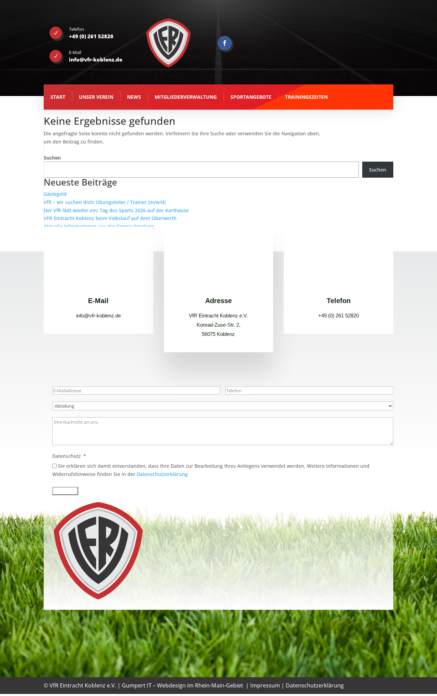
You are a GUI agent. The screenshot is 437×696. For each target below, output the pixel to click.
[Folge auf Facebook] (224, 43)
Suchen (52, 157)
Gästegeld (55, 194)
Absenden (65, 491)
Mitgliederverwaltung (186, 97)
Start (58, 97)
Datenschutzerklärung (162, 474)
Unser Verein (96, 97)
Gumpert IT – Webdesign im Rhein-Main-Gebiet (182, 685)
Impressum (265, 685)
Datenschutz (66, 456)
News (134, 97)
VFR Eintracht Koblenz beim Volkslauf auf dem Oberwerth (110, 218)
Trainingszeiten (306, 97)
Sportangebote (250, 97)
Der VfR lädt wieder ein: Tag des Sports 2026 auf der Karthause (116, 210)
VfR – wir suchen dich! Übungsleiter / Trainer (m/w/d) (105, 202)
